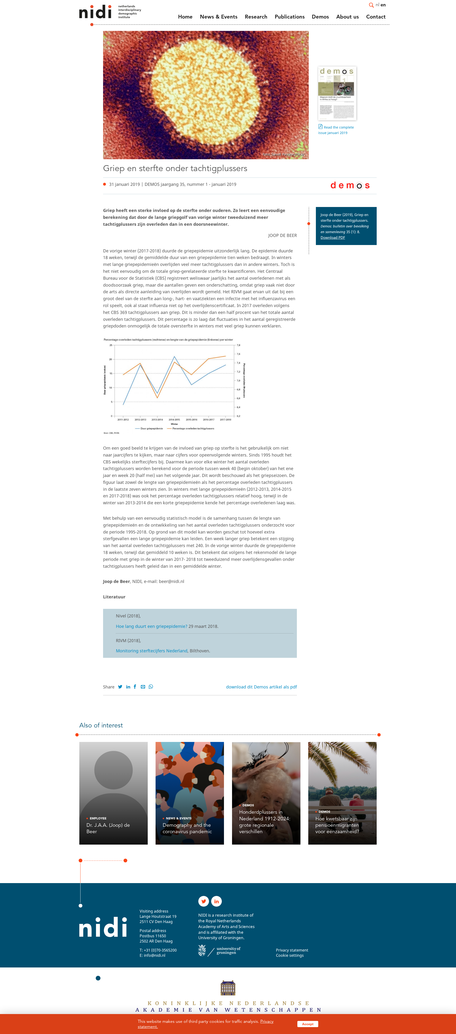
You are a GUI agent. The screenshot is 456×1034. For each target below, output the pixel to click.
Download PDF (333, 237)
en (383, 4)
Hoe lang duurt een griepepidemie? (151, 626)
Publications (290, 17)
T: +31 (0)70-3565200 (158, 950)
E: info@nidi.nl (152, 955)
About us (347, 17)
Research (256, 17)
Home (185, 17)
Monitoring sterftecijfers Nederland (151, 651)
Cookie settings (290, 955)
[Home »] (103, 15)
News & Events (219, 17)
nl (378, 4)
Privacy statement (292, 950)
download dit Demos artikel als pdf (261, 687)
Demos (320, 17)
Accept (308, 1024)
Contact (376, 17)
